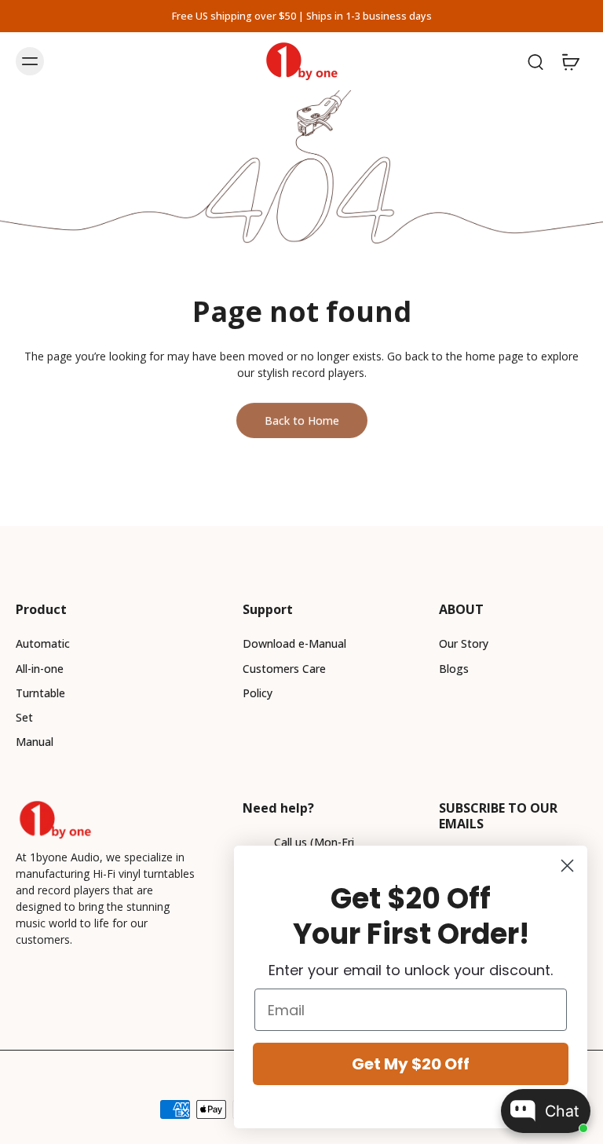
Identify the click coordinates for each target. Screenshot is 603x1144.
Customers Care (284, 668)
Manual (34, 741)
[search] (535, 61)
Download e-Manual (294, 643)
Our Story (463, 643)
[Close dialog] (567, 865)
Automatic (43, 643)
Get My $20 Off (411, 1064)
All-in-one (40, 668)
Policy (257, 692)
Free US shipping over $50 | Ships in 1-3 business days (302, 16)
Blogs (454, 668)
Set (24, 717)
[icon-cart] (570, 61)
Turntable (40, 692)
